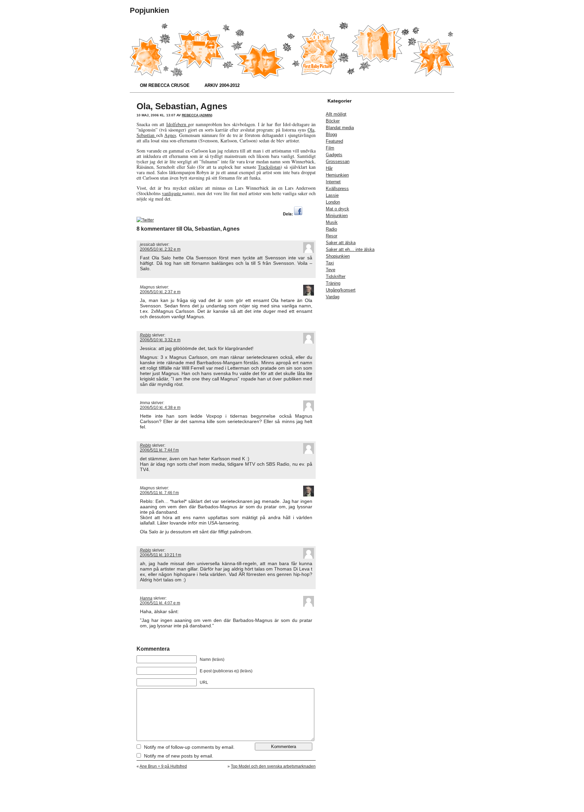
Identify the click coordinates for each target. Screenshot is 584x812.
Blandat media (340, 127)
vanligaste (172, 193)
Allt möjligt (336, 114)
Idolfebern (177, 124)
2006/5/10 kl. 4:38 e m (160, 407)
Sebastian (146, 135)
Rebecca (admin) (197, 115)
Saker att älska (341, 242)
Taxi (330, 262)
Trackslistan (269, 167)
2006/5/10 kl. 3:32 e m (160, 340)
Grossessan (337, 161)
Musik (332, 222)
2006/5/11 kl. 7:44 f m (159, 450)
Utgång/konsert (341, 290)
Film (330, 147)
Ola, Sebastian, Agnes (182, 106)
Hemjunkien (337, 175)
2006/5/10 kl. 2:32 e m (160, 249)
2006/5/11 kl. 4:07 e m (160, 603)
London (333, 202)
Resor (331, 235)
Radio (331, 229)
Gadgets (334, 154)
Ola (311, 129)
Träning (333, 283)
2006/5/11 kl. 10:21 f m (160, 555)
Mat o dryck (337, 208)
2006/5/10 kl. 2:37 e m (160, 291)
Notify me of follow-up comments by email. (189, 747)
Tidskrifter (335, 276)
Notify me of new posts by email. (178, 756)
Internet (333, 181)
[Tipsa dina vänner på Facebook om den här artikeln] (298, 213)
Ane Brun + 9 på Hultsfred (163, 766)
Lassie (332, 195)
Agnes (170, 135)
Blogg (331, 134)
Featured (334, 141)
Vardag (332, 296)
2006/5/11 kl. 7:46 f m (159, 492)
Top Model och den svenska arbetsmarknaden (273, 766)
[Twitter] (145, 220)
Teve (330, 269)
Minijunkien (337, 215)
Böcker (333, 120)
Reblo (145, 335)
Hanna (146, 598)
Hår (329, 168)
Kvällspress (337, 188)
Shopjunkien (338, 256)
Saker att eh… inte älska (350, 249)
